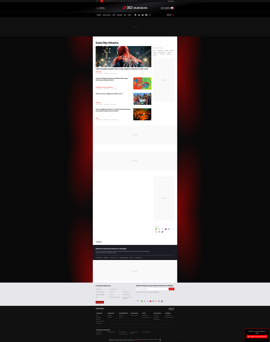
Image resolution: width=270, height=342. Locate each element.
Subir (170, 308)
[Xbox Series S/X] (142, 14)
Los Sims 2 (98, 102)
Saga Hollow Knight (124, 257)
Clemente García (107, 119)
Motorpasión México (146, 332)
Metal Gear (169, 54)
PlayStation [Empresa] (114, 297)
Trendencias (156, 315)
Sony (97, 297)
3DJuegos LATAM (111, 332)
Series (129, 15)
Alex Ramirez (106, 73)
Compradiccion (157, 319)
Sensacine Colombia (123, 334)
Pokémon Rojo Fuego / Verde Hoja (104, 87)
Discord (159, 231)
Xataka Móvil (98, 317)
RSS (156, 231)
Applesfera (98, 319)
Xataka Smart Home (100, 321)
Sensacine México (123, 332)
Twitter (159, 229)
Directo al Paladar (134, 315)
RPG (154, 50)
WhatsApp (156, 229)
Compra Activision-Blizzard (127, 298)
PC (123, 289)
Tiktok (162, 231)
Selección (119, 15)
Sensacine (121, 315)
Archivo (99, 242)
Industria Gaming (100, 292)
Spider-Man (99, 71)
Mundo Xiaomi (99, 323)
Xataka (97, 315)
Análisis (99, 15)
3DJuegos (135, 7)
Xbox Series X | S (114, 257)
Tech (125, 15)
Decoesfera (156, 317)
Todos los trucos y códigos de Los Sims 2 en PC (109, 94)
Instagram (169, 229)
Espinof (120, 317)
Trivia (113, 15)
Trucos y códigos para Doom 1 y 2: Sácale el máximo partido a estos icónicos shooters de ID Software (113, 110)
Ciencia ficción (160, 50)
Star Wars (156, 54)
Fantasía (166, 50)
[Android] (150, 14)
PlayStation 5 (106, 257)
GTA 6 (155, 55)
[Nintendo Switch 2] (146, 14)
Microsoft (131, 257)
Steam (169, 52)
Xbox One (112, 292)
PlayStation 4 (126, 292)
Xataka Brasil (98, 334)
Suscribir (171, 289)
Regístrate (167, 8)
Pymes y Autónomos (169, 317)
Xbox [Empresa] (138, 257)
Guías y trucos (107, 15)
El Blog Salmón (168, 315)
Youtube (166, 229)
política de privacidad (154, 292)
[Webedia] (100, 308)
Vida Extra (110, 317)
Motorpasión (145, 315)
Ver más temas (99, 302)
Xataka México (99, 332)
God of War (162, 54)
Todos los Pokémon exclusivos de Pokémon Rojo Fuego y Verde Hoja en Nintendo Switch (112, 79)
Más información (138, 340)
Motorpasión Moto (146, 317)
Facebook (162, 229)
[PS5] (139, 14)
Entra (162, 8)
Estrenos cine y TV (162, 52)
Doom (97, 118)
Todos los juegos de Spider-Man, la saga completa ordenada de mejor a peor (122, 69)
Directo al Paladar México (134, 332)
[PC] (135, 14)
